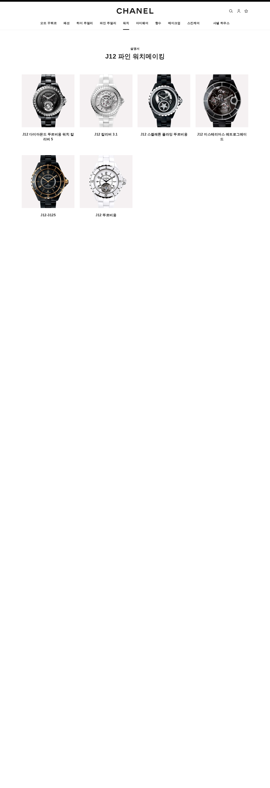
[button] (66, 24)
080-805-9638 (49, 263)
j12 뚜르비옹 (106, 215)
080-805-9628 (67, 259)
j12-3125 (48, 215)
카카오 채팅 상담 (48, 272)
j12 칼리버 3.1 (106, 134)
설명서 (60, 312)
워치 (45, 312)
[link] (246, 11)
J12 (74, 312)
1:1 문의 (27, 272)
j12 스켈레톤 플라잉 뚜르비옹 (164, 134)
